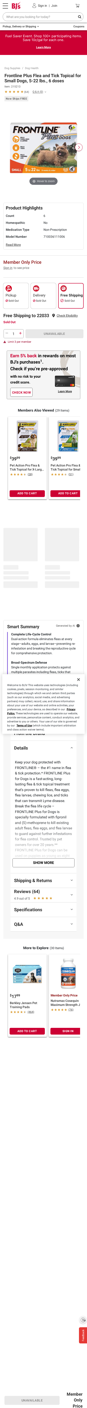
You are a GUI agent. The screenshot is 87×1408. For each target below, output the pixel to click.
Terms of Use (24, 725)
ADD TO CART (27, 493)
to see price (21, 268)
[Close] (78, 679)
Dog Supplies (12, 68)
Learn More (43, 47)
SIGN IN (68, 1031)
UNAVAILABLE (54, 334)
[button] (67, 315)
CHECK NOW (21, 392)
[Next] (79, 147)
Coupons (78, 26)
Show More (43, 863)
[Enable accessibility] (83, 1320)
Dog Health (32, 68)
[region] (43, 704)
